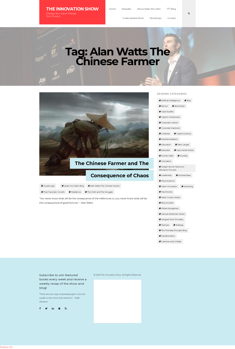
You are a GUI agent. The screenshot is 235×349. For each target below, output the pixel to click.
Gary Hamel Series (185, 150)
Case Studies (167, 111)
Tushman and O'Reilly (171, 241)
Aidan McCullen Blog (74, 186)
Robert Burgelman (170, 208)
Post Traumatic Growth (54, 192)
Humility (183, 156)
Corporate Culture (169, 122)
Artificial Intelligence (170, 100)
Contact (172, 18)
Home (112, 9)
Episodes (126, 9)
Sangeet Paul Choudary (172, 219)
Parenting (188, 186)
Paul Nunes (166, 192)
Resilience (76, 192)
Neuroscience (167, 181)
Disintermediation (169, 139)
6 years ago (48, 186)
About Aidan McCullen (149, 9)
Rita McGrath (167, 203)
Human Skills (167, 156)
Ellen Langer (183, 144)
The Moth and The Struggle (100, 192)
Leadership (166, 175)
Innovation (166, 161)
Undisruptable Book (133, 18)
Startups (165, 225)
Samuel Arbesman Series (173, 214)
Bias (189, 100)
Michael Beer (184, 175)
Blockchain (179, 106)
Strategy (179, 225)
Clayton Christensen (170, 117)
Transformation (168, 236)
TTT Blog (171, 9)
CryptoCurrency (183, 133)
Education (166, 144)
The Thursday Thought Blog (174, 230)
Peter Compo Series (170, 197)
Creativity (165, 133)
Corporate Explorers (170, 128)
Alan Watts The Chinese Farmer (105, 186)
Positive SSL (6, 347)
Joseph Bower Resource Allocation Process (171, 168)
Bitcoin (164, 106)
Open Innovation (169, 186)
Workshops (155, 18)
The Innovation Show (72, 9)
